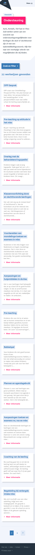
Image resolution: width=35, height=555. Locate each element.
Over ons (4, 547)
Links (11, 547)
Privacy (26, 547)
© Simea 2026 (6, 550)
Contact (18, 547)
